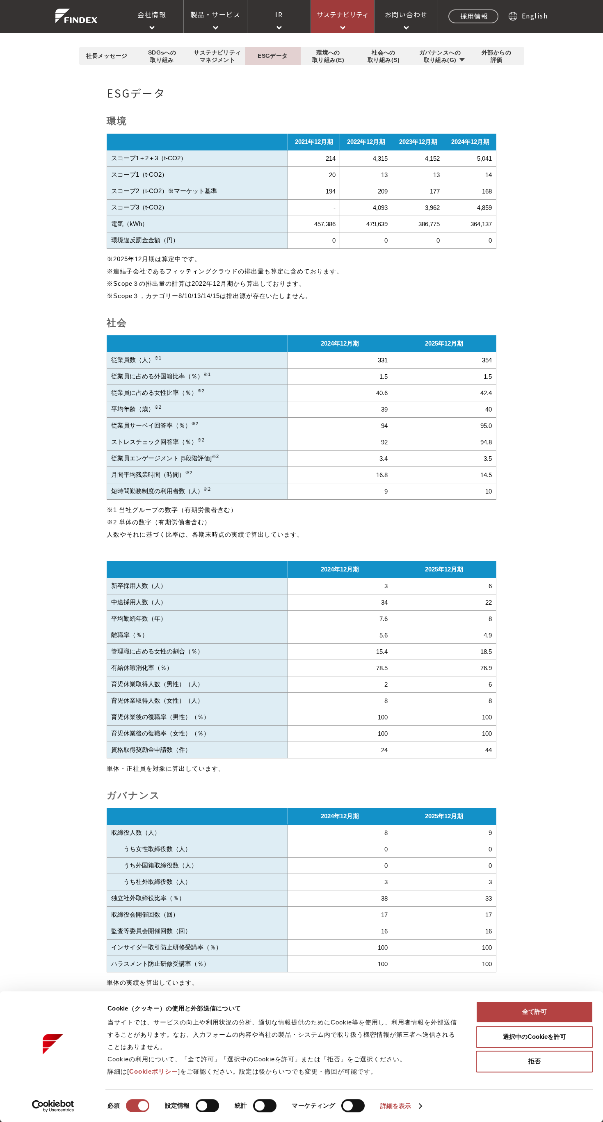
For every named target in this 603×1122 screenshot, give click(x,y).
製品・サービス (215, 14)
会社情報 (151, 14)
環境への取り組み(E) (328, 56)
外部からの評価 (496, 56)
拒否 (534, 1061)
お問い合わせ (406, 14)
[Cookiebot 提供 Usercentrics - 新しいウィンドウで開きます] (53, 1106)
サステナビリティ (343, 14)
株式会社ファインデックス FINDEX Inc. (76, 16)
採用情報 (474, 16)
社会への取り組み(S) (384, 56)
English (535, 15)
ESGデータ (273, 55)
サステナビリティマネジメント (217, 56)
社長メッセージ (107, 55)
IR (279, 14)
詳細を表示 (395, 1105)
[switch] (207, 1105)
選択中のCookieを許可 (534, 1036)
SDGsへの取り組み (162, 56)
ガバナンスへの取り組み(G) (440, 56)
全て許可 (534, 1011)
